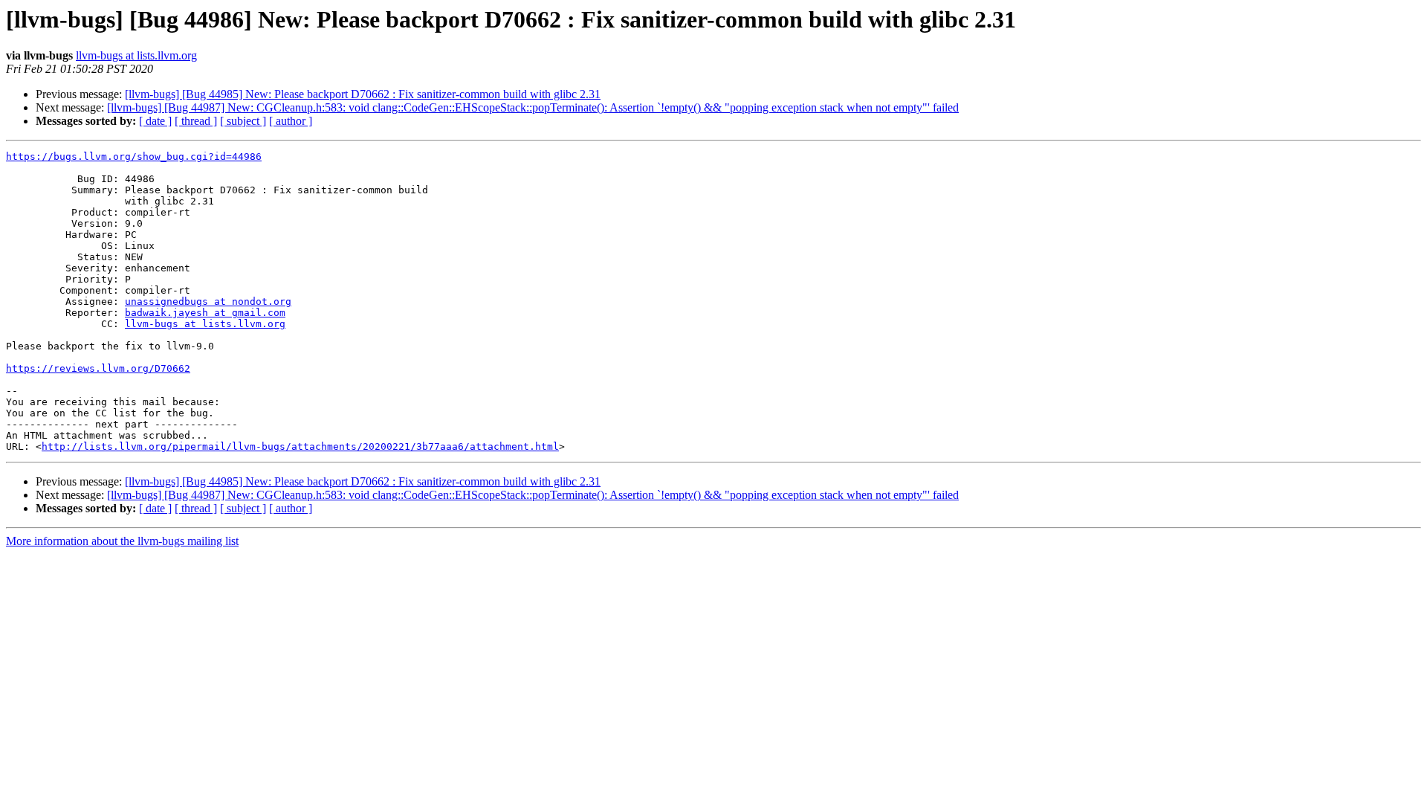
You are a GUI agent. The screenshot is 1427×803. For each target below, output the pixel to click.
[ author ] (290, 121)
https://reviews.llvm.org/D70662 (98, 368)
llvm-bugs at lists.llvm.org (136, 55)
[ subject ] (243, 121)
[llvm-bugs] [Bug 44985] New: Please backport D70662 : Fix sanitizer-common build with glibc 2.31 (363, 94)
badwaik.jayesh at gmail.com (205, 312)
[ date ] (155, 121)
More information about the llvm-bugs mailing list (122, 541)
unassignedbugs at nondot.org (208, 301)
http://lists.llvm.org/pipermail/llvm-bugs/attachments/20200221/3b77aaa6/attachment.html (300, 446)
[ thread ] (196, 121)
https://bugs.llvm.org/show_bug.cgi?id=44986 (134, 156)
